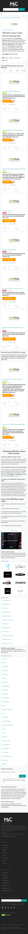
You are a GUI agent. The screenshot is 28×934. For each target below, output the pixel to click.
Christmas (4, 662)
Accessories (4, 658)
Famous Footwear (6, 740)
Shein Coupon (5, 623)
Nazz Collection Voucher (7, 643)
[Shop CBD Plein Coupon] (14, 24)
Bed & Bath (4, 736)
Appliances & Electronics (7, 709)
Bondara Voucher (5, 883)
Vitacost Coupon (5, 631)
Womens (4, 729)
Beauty (3, 705)
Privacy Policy (5, 858)
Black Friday (4, 682)
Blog (3, 860)
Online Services (5, 690)
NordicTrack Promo (6, 885)
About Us (4, 850)
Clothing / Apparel (6, 686)
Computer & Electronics (7, 756)
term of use (20, 904)
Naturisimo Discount (6, 600)
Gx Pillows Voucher (6, 627)
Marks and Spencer (6, 888)
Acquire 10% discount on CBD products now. (12, 130)
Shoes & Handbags (6, 721)
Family (3, 732)
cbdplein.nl (4, 46)
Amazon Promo (5, 872)
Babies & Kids (5, 760)
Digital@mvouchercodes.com (10, 836)
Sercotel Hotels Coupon (7, 890)
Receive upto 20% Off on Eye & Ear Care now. (12, 288)
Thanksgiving (5, 670)
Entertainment (5, 717)
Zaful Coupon (5, 608)
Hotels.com (4, 875)
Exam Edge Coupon (6, 612)
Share (16, 108)
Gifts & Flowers (5, 666)
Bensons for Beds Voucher (7, 619)
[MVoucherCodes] (14, 4)
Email (4, 109)
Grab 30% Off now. (6, 211)
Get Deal (8, 220)
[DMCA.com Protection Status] (6, 914)
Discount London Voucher (7, 635)
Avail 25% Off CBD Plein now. (9, 249)
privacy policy (14, 904)
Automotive (4, 764)
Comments (17, 109)
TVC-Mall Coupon (6, 604)
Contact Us (4, 863)
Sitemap (4, 855)
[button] (5, 58)
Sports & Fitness (5, 748)
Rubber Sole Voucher (6, 639)
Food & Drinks (5, 752)
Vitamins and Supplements (7, 725)
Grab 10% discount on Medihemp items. (11, 91)
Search (22, 9)
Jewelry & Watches (6, 744)
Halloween (4, 678)
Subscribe (22, 776)
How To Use (4, 847)
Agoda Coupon (5, 880)
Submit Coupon (5, 845)
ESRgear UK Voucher (6, 616)
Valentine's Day (5, 674)
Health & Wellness (6, 701)
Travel (3, 713)
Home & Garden (5, 697)
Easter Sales (4, 693)
